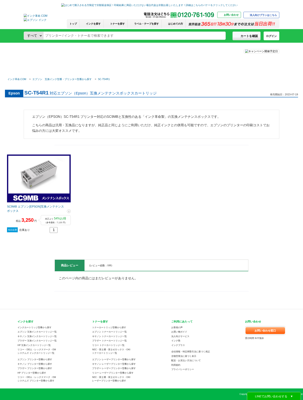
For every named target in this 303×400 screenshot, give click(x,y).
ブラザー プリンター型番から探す (35, 368)
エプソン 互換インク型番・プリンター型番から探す (62, 79)
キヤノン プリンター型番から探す (35, 364)
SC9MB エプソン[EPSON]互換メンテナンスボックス (35, 208)
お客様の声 (177, 327)
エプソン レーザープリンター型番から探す (114, 359)
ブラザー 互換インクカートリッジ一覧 (37, 340)
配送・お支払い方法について (186, 360)
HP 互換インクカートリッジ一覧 (34, 345)
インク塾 (175, 340)
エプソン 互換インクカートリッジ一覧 (37, 331)
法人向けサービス (180, 336)
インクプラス (178, 345)
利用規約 (175, 365)
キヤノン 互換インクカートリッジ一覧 (37, 336)
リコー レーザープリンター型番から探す (113, 373)
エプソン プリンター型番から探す (35, 359)
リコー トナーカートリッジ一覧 (108, 345)
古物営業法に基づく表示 (183, 356)
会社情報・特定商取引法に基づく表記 (190, 351)
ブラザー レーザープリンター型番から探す (114, 368)
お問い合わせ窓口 (265, 330)
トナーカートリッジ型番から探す (109, 327)
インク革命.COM (16, 79)
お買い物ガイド (179, 331)
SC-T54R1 (104, 79)
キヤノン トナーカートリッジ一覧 (109, 336)
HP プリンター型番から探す (32, 373)
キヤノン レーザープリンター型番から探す (114, 364)
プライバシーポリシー (182, 369)
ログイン (271, 36)
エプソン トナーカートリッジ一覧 (109, 331)
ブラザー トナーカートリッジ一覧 (109, 340)
